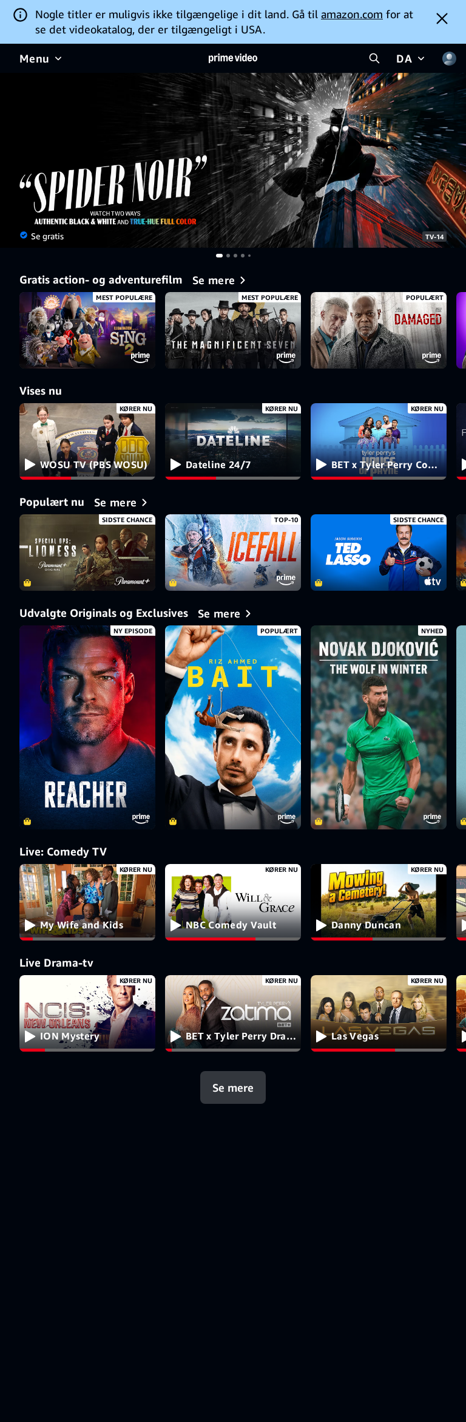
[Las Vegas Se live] (379, 1013)
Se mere (233, 1087)
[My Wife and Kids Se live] (87, 902)
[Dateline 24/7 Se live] (233, 441)
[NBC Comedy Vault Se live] (233, 902)
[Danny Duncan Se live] (379, 902)
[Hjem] (233, 58)
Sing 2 (87, 330)
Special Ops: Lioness (87, 552)
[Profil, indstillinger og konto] (449, 58)
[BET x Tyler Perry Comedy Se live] (379, 441)
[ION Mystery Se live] (87, 1013)
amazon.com (352, 14)
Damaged (379, 330)
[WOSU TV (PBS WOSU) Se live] (87, 441)
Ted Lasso (379, 552)
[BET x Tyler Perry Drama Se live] (233, 1013)
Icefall (233, 552)
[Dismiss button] (442, 18)
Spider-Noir (233, 160)
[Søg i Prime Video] (374, 58)
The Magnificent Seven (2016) (233, 330)
